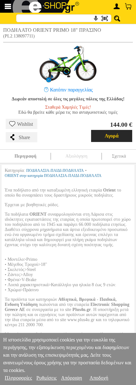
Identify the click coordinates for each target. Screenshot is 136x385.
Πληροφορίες (18, 378)
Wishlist (25, 124)
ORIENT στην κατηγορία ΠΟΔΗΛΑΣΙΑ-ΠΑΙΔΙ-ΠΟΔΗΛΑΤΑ (53, 175)
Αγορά (112, 135)
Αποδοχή (99, 378)
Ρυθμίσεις (46, 378)
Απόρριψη (71, 378)
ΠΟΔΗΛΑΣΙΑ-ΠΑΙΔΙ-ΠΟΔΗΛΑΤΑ (55, 170)
